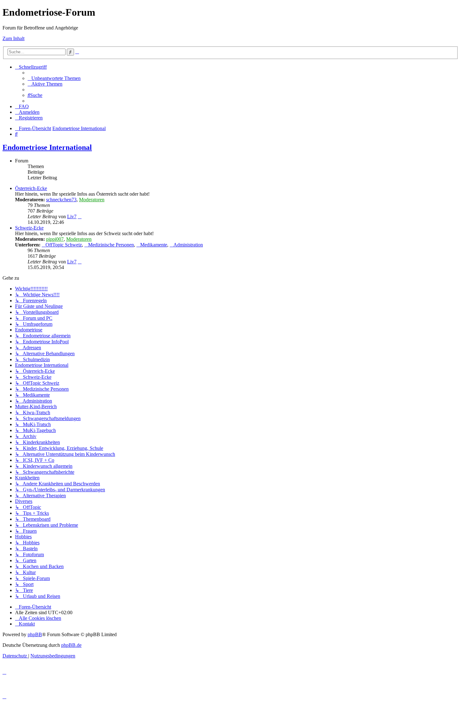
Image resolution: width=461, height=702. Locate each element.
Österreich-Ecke (31, 188)
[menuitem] (54, 78)
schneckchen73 (61, 199)
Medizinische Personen (111, 244)
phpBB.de (71, 645)
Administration (188, 244)
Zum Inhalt (13, 38)
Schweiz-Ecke (29, 227)
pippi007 (55, 239)
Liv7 (72, 216)
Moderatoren (91, 199)
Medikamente (153, 244)
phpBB (35, 634)
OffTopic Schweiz (63, 244)
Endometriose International (47, 147)
